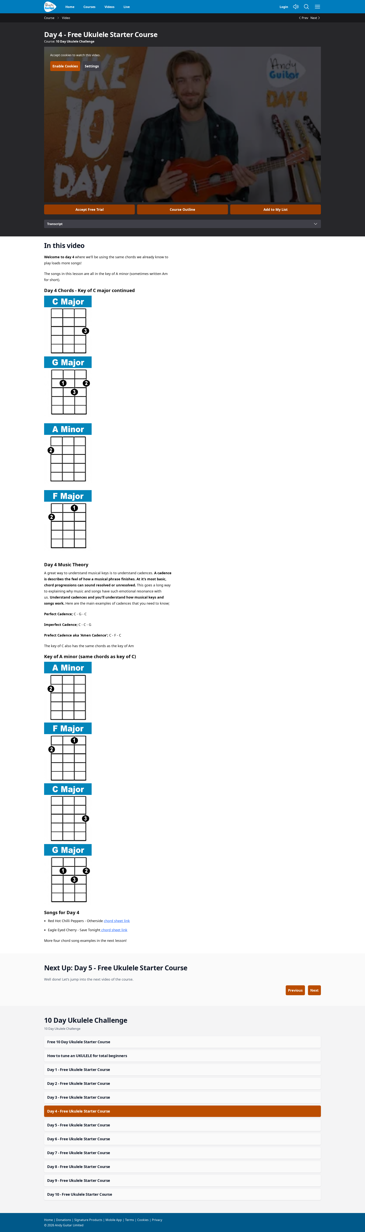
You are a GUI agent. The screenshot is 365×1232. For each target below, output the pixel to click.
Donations (63, 1220)
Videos (109, 7)
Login (284, 7)
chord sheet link (117, 920)
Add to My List (275, 209)
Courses (89, 7)
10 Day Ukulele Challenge (75, 41)
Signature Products (88, 1220)
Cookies (143, 1220)
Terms (129, 1220)
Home (69, 7)
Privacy (157, 1220)
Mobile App (114, 1220)
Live (127, 7)
